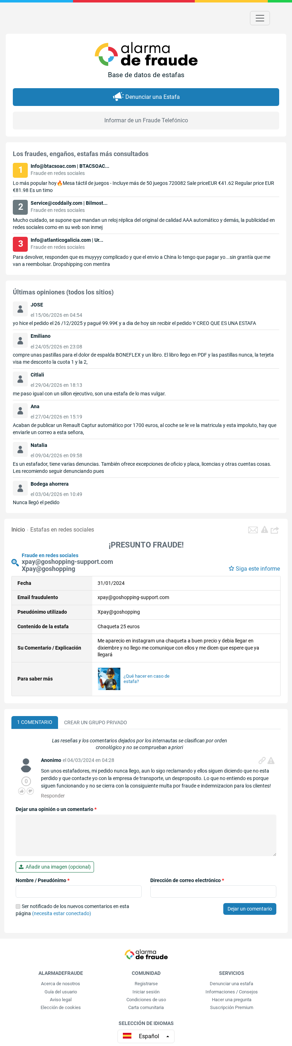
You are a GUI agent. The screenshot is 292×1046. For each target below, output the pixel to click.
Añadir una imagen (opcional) (57, 867)
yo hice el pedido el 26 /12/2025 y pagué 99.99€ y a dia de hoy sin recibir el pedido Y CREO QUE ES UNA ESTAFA (134, 323)
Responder (53, 796)
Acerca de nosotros (60, 983)
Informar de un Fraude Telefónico (146, 120)
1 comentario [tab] (34, 722)
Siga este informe (258, 568)
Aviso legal (61, 999)
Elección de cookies (61, 1007)
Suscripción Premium (231, 1007)
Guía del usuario (61, 991)
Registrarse (146, 983)
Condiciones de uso (146, 999)
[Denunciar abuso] (271, 760)
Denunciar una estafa (231, 983)
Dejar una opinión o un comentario (56, 809)
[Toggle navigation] (260, 18)
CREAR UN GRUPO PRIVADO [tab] (95, 722)
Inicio (18, 529)
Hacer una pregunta (231, 999)
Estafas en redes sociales (62, 529)
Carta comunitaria (146, 1007)
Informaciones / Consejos (231, 991)
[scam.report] (264, 529)
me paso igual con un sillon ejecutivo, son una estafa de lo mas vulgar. (89, 393)
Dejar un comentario (250, 909)
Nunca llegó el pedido (36, 502)
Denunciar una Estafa (152, 97)
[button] (276, 530)
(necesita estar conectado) (61, 913)
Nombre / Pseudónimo (42, 880)
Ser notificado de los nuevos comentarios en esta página (72, 909)
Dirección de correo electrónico (187, 880)
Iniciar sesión (146, 991)
